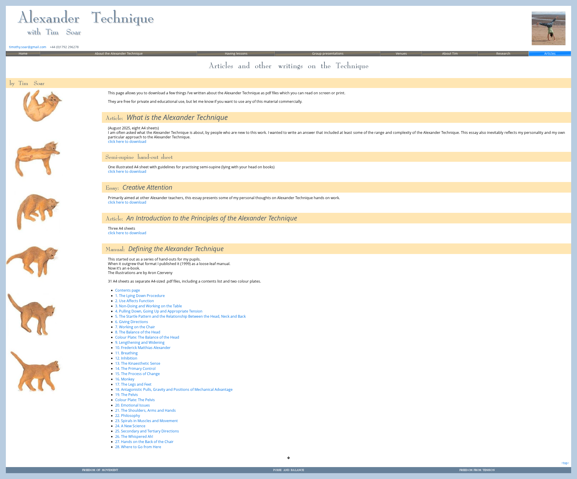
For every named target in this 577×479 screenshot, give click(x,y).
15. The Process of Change (137, 373)
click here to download (127, 141)
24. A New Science (130, 425)
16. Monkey (124, 379)
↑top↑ (565, 463)
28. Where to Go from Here (138, 446)
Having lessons (236, 53)
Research (503, 53)
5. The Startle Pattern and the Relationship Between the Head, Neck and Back (180, 316)
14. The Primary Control (135, 368)
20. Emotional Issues (132, 405)
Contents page (127, 290)
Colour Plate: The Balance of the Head (147, 337)
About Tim (450, 53)
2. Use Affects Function (134, 300)
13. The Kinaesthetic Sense (137, 363)
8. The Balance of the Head (137, 332)
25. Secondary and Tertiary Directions (147, 431)
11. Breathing (126, 353)
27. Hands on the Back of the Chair (144, 441)
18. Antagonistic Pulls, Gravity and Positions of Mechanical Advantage (174, 389)
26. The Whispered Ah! (134, 436)
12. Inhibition (126, 358)
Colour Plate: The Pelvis (135, 399)
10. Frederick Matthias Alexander (143, 347)
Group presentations (327, 53)
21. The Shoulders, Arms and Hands (145, 410)
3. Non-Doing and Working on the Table (148, 306)
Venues (401, 53)
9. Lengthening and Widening (140, 342)
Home (23, 53)
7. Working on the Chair (135, 326)
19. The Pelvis (126, 394)
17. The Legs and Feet (133, 384)
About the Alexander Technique (119, 53)
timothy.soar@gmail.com (27, 47)
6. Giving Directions (131, 321)
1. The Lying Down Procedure (140, 295)
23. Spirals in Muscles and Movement (146, 420)
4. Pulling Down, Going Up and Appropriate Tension (158, 311)
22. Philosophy (127, 415)
